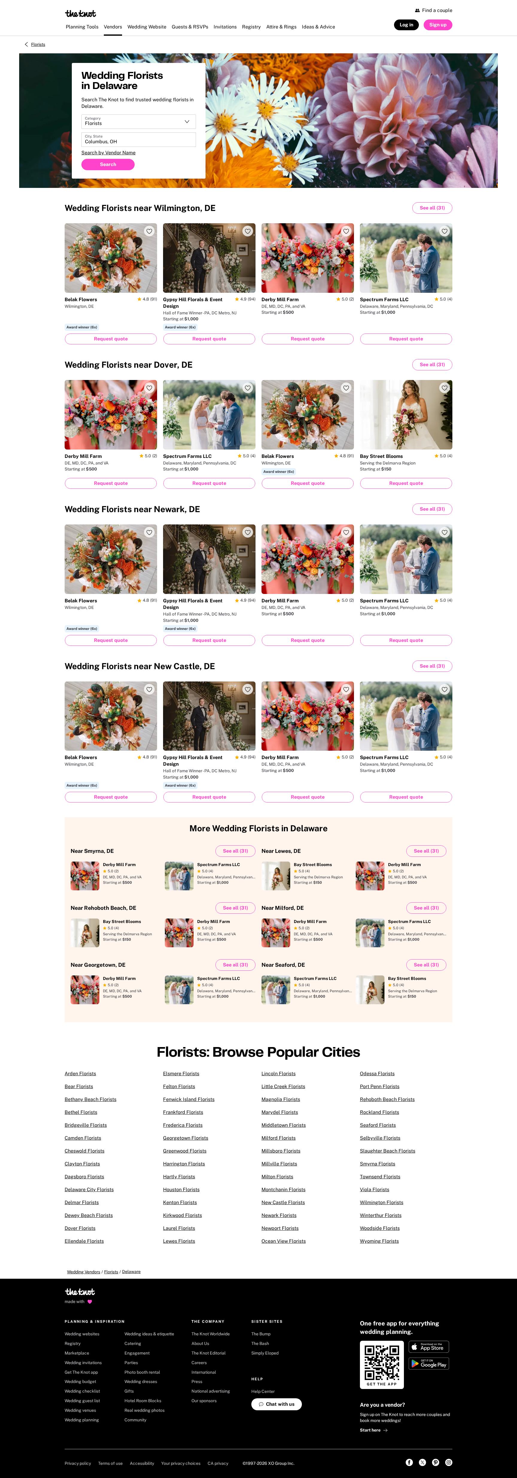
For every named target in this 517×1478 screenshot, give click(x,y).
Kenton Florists (180, 1202)
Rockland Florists (379, 1112)
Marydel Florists (279, 1112)
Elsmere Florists (181, 1073)
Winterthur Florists (381, 1215)
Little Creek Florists (283, 1086)
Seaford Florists (378, 1125)
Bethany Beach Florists (90, 1099)
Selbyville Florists (380, 1138)
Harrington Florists (184, 1164)
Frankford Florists (183, 1112)
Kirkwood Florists (182, 1215)
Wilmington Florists (381, 1202)
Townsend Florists (380, 1177)
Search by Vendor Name (108, 153)
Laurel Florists (179, 1228)
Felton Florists (179, 1086)
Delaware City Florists (89, 1189)
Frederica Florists (183, 1125)
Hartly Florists (179, 1177)
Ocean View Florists (283, 1241)
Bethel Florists (81, 1112)
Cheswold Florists (84, 1151)
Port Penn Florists (379, 1086)
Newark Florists (278, 1215)
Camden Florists (83, 1138)
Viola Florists (374, 1189)
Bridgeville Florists (86, 1125)
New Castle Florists (283, 1202)
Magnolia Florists (280, 1099)
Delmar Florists (82, 1202)
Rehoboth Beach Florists (387, 1099)
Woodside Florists (380, 1228)
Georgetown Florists (185, 1138)
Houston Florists (181, 1189)
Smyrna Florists (377, 1164)
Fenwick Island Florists (189, 1099)
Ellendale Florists (84, 1241)
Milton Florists (277, 1177)
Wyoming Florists (379, 1241)
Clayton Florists (82, 1164)
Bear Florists (79, 1086)
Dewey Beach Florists (89, 1215)
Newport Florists (280, 1228)
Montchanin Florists (283, 1189)
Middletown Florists (283, 1125)
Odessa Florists (377, 1073)
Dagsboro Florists (84, 1177)
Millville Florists (279, 1164)
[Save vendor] (149, 231)
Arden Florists (80, 1073)
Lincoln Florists (278, 1073)
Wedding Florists (140, 208)
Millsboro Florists (280, 1151)
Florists (38, 44)
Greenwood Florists (184, 1151)
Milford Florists (278, 1138)
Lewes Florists (179, 1241)
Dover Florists (80, 1228)
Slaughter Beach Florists (387, 1151)
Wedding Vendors (83, 1271)
